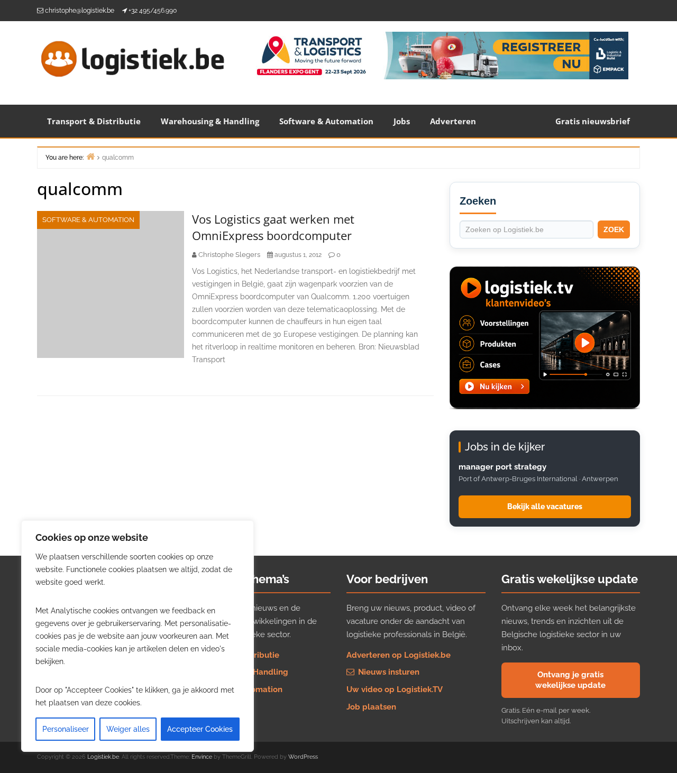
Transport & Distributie (94, 121)
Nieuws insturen (387, 672)
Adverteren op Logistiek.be (398, 655)
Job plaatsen (371, 707)
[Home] (90, 156)
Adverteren (453, 121)
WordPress (303, 756)
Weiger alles (128, 729)
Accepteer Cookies (200, 729)
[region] (137, 636)
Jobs (402, 121)
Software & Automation (326, 121)
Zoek (613, 229)
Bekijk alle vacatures (544, 506)
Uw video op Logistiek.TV (394, 689)
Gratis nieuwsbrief (592, 121)
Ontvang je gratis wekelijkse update (570, 680)
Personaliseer (65, 729)
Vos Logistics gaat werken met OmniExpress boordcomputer (273, 227)
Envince (201, 756)
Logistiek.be (103, 756)
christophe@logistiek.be (79, 10)
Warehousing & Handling (210, 121)
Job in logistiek (221, 707)
